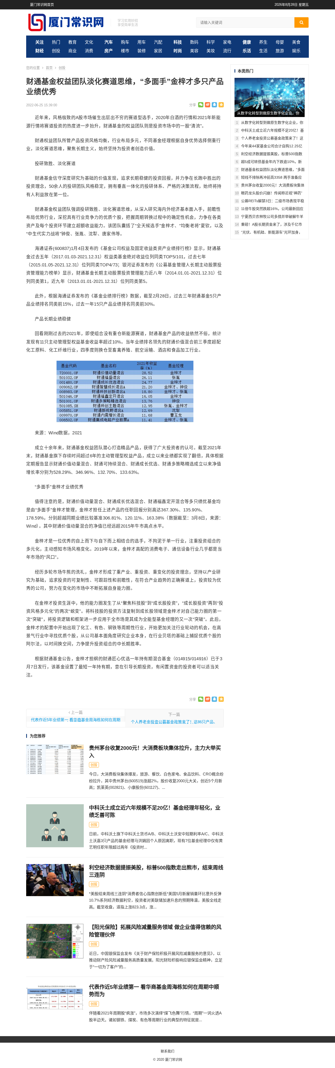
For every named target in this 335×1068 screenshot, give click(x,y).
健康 (247, 42)
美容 (194, 51)
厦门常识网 (173, 1059)
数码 (194, 42)
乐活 (247, 51)
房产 (108, 51)
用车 (141, 42)
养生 (263, 42)
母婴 (280, 42)
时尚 (178, 51)
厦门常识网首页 (42, 5)
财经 (39, 51)
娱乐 (296, 51)
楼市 (125, 51)
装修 (141, 51)
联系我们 (167, 1051)
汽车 (108, 42)
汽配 (158, 42)
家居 (158, 51)
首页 (49, 68)
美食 (296, 42)
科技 (178, 42)
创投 (56, 51)
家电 (227, 42)
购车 (125, 42)
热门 (56, 42)
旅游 (280, 51)
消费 (89, 51)
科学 (210, 42)
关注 (39, 42)
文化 (89, 42)
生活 (263, 51)
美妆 (210, 51)
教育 (72, 42)
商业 (72, 51)
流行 (227, 51)
